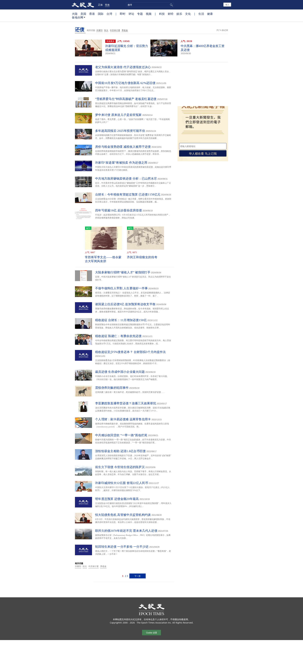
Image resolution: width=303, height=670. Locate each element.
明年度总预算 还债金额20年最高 (117, 499)
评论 (131, 14)
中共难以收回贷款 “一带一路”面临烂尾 (121, 435)
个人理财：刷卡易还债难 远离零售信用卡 (123, 419)
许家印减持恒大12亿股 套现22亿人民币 (121, 483)
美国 (83, 14)
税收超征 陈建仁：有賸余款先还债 (118, 336)
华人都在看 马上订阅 (203, 153)
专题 (140, 14)
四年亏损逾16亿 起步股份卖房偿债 (118, 210)
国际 (101, 14)
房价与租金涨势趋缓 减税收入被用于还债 (123, 146)
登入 (227, 4)
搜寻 (171, 5)
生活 (201, 14)
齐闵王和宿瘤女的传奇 (142, 257)
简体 (107, 4)
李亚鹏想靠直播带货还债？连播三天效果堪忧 (125, 403)
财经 (170, 14)
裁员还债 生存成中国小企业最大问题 (120, 371)
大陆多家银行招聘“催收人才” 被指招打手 (122, 272)
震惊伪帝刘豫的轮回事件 (112, 387)
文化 (188, 14)
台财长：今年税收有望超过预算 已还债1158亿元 (127, 194)
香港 (92, 14)
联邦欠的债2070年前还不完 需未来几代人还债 (126, 530)
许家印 (99, 30)
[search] (150, 5)
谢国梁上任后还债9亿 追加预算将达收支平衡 (125, 304)
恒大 (106, 30)
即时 (122, 14)
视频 (149, 14)
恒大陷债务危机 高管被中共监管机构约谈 (123, 514)
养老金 (125, 30)
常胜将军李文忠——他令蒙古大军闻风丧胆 (103, 259)
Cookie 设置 (151, 632)
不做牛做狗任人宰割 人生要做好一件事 (121, 288)
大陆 (74, 14)
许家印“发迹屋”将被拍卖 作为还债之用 (121, 162)
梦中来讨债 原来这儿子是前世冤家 (118, 115)
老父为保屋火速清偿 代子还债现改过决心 (123, 67)
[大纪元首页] (83, 4)
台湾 (109, 14)
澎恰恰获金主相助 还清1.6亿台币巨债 (120, 451)
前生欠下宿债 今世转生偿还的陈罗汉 (120, 467)
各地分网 (77, 17)
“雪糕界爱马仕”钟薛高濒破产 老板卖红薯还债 (126, 99)
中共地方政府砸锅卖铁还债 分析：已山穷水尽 (126, 178)
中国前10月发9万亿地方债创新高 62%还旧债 (125, 83)
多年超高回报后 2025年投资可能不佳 (120, 130)
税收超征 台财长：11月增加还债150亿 (121, 320)
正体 (100, 4)
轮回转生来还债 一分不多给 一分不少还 (122, 546)
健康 (210, 14)
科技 (162, 14)
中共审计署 (115, 30)
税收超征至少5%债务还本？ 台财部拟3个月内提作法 (130, 352)
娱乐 (179, 14)
